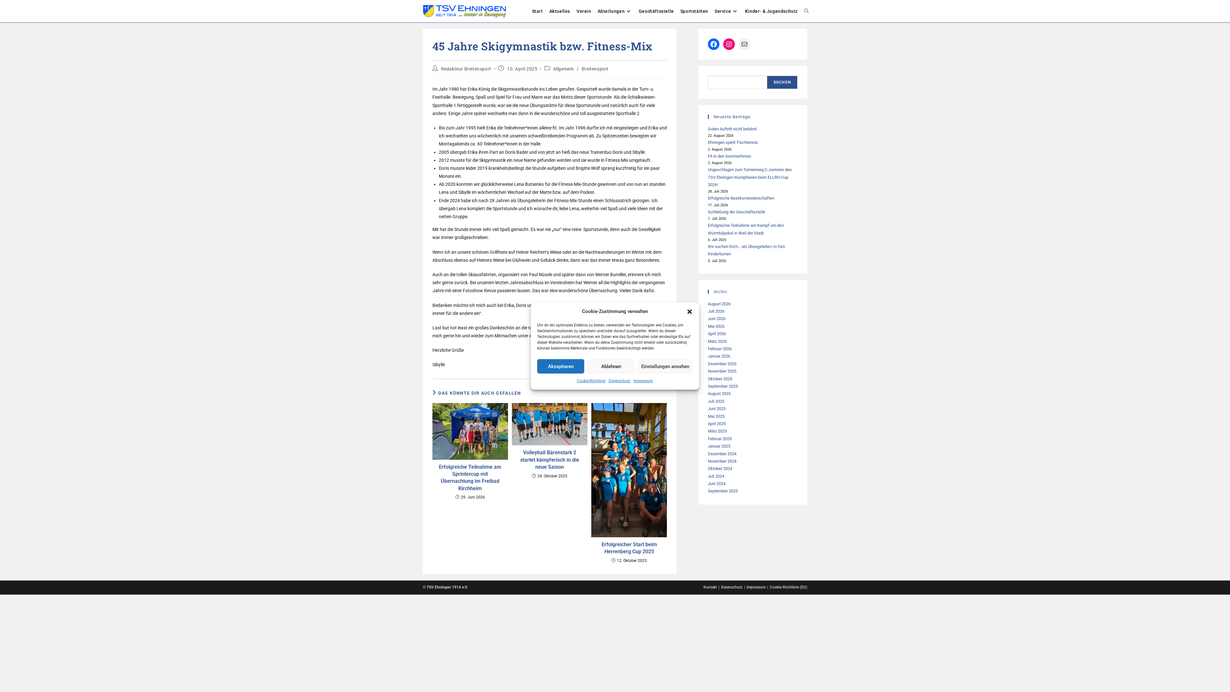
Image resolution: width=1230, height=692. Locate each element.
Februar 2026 (720, 348)
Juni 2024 (717, 483)
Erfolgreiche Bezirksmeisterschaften (741, 198)
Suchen (782, 82)
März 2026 (717, 341)
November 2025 (722, 371)
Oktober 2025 (720, 378)
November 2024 (722, 461)
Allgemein (563, 68)
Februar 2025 (720, 438)
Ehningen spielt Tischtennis (733, 142)
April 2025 (717, 423)
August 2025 (719, 393)
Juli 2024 (716, 476)
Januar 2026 (719, 356)
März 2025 (717, 431)
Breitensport (595, 68)
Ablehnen (611, 366)
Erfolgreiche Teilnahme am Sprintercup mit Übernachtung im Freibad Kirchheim (470, 477)
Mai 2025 (716, 416)
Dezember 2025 (722, 363)
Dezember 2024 (722, 453)
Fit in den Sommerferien (729, 156)
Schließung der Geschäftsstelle (736, 212)
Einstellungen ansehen (665, 366)
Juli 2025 (716, 401)
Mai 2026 (716, 326)
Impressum (643, 381)
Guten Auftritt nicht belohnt (732, 129)
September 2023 (723, 491)
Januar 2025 (719, 446)
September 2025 (723, 386)
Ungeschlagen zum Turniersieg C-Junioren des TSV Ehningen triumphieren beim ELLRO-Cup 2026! (750, 177)
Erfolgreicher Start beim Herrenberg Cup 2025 (629, 548)
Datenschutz (619, 381)
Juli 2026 (716, 311)
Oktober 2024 (720, 468)
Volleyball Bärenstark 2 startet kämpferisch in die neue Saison (549, 459)
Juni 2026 (717, 318)
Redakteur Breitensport (466, 68)
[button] (689, 311)
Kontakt (710, 587)
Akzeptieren (561, 366)
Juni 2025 (717, 408)
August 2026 (719, 303)
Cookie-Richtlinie (591, 381)
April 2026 (717, 333)
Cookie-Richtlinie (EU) (788, 587)
